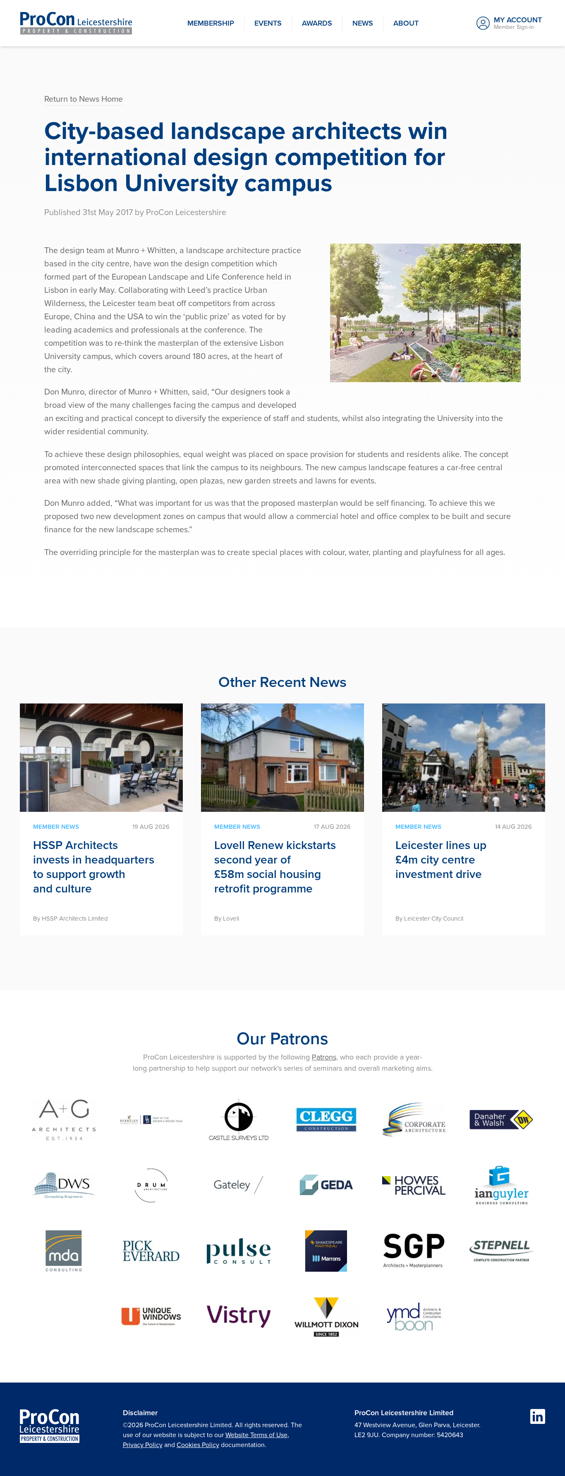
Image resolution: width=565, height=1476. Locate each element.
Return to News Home (83, 99)
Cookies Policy (198, 1444)
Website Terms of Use (256, 1434)
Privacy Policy (143, 1444)
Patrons (324, 1057)
